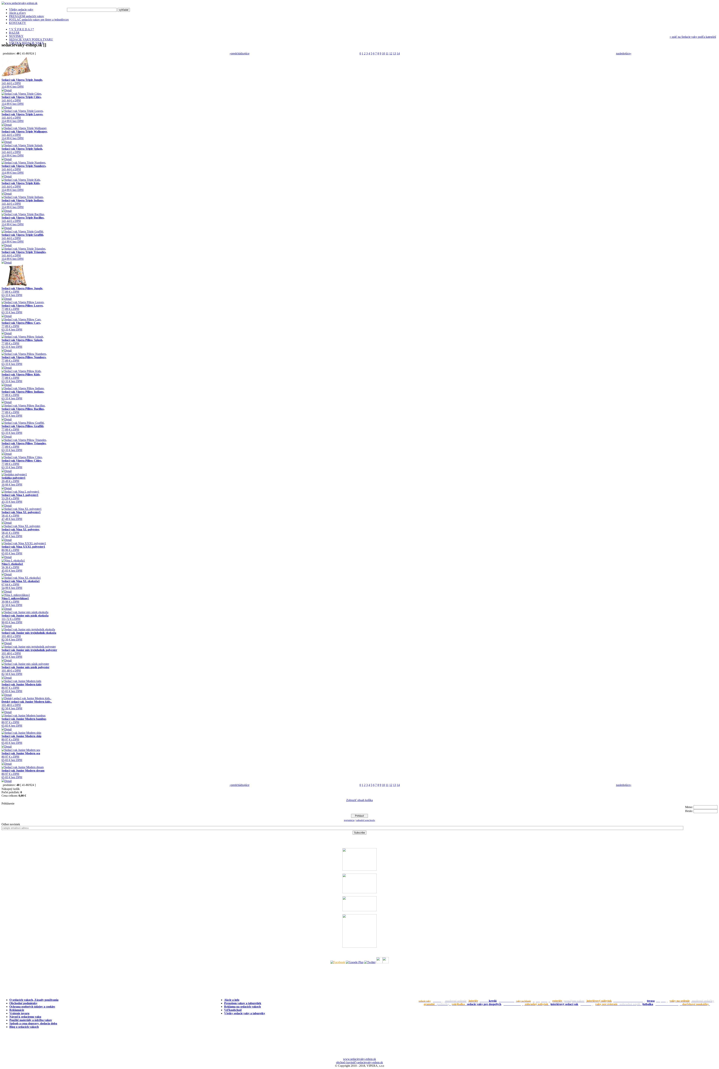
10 (383, 53)
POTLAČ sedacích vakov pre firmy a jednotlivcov (39, 19)
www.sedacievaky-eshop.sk (359, 1059)
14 (398, 53)
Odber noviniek (10, 824)
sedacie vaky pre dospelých (484, 1004)
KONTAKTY (17, 23)
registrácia (349, 820)
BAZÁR (14, 32)
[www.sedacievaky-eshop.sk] (19, 3)
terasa (651, 1000)
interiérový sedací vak (564, 1004)
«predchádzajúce (239, 53)
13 (394, 53)
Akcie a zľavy (17, 12)
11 (387, 53)
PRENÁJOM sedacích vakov (26, 16)
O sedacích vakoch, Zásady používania (33, 999)
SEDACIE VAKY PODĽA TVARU (31, 39)
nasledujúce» (623, 53)
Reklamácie (16, 1010)
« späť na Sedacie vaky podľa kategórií (693, 36)
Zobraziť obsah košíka (359, 800)
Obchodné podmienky (23, 1003)
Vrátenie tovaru (19, 1013)
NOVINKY (16, 36)
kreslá (493, 1000)
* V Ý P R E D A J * (21, 29)
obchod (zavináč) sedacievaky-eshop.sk (359, 1062)
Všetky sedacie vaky (21, 9)
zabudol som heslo (365, 820)
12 (390, 53)
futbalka (647, 1004)
